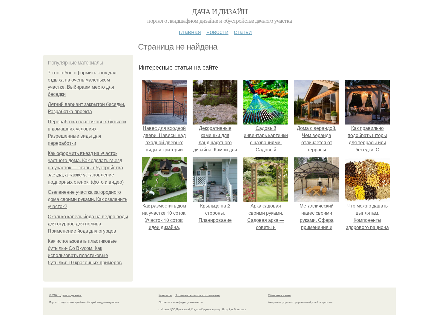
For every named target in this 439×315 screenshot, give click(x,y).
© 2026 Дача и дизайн (65, 295)
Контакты (165, 295)
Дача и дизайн (219, 11)
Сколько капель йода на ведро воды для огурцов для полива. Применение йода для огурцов (88, 223)
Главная (190, 31)
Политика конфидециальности (181, 302)
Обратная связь (279, 295)
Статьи (243, 31)
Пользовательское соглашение (197, 295)
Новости (217, 31)
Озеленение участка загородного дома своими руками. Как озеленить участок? (87, 199)
